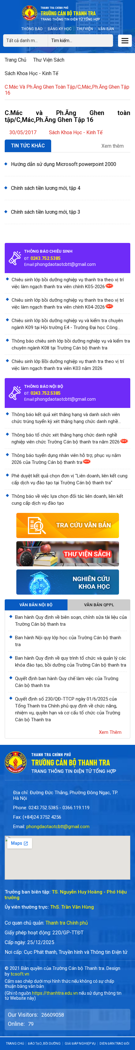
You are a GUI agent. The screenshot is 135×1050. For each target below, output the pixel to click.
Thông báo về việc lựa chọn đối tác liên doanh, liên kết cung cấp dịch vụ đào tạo (67, 499)
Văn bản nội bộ (35, 604)
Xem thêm (113, 146)
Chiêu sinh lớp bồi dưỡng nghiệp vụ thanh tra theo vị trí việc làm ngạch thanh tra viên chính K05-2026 (68, 283)
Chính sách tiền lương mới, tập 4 (45, 188)
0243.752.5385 (45, 258)
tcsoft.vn (20, 974)
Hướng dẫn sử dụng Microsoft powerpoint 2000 (63, 164)
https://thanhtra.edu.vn (55, 993)
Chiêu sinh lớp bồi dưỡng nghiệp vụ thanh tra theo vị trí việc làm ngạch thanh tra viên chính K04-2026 (68, 303)
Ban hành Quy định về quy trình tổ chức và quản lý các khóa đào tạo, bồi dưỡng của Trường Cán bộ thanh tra (70, 661)
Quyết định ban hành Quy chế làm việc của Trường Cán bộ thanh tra (66, 682)
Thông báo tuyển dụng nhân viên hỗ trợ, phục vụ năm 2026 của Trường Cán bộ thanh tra (66, 459)
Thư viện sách (48, 60)
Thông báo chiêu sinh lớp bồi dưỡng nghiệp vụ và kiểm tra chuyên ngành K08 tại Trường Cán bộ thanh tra (71, 344)
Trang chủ (15, 60)
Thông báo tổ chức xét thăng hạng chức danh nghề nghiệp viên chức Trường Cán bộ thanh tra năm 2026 (66, 438)
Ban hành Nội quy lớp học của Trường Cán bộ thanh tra (68, 641)
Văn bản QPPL (99, 604)
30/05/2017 (22, 132)
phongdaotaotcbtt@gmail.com (65, 264)
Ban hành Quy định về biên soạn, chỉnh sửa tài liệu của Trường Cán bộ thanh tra (71, 620)
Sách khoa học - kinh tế (31, 73)
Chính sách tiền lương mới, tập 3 (45, 212)
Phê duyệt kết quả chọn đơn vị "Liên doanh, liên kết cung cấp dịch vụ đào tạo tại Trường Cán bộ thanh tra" (69, 479)
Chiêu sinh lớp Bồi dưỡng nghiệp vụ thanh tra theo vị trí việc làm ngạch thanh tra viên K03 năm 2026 (68, 365)
